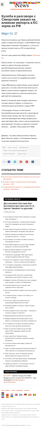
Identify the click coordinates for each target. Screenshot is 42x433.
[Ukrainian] (12, 396)
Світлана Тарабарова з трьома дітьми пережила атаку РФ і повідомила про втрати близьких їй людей (20, 224)
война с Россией (12, 147)
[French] (21, 394)
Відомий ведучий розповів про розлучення (18, 316)
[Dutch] (12, 394)
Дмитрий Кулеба (24, 147)
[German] (25, 394)
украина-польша (21, 153)
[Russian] (3, 392)
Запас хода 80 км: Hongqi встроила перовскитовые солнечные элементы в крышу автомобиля (19, 338)
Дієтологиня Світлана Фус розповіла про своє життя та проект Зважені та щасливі (19, 206)
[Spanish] (7, 396)
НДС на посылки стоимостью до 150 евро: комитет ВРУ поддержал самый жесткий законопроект (18, 331)
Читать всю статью (10, 211)
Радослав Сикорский (9, 153)
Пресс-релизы (6, 390)
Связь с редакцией (16, 390)
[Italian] (30, 394)
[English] (16, 394)
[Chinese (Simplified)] (7, 394)
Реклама (26, 390)
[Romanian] (34, 394)
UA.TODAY (7, 376)
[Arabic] (3, 394)
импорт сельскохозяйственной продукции (15, 150)
